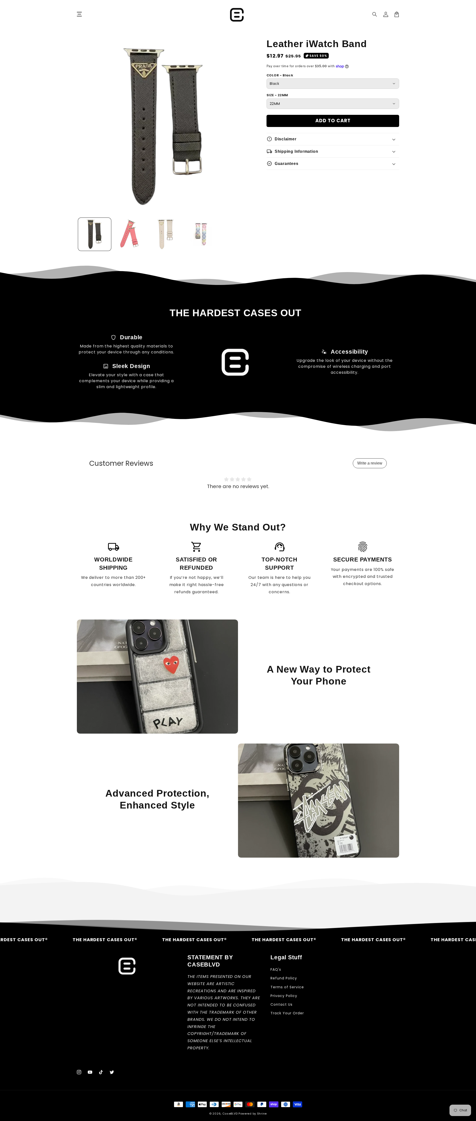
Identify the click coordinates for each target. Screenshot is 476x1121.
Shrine (262, 1114)
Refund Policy (283, 978)
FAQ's (275, 969)
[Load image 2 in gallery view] (130, 234)
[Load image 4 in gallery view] (200, 234)
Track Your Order (287, 1013)
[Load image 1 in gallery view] (94, 234)
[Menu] (79, 14)
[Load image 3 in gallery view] (165, 234)
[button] (374, 14)
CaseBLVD (230, 1114)
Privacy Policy (283, 995)
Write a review (369, 463)
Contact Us (281, 1004)
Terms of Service (287, 987)
